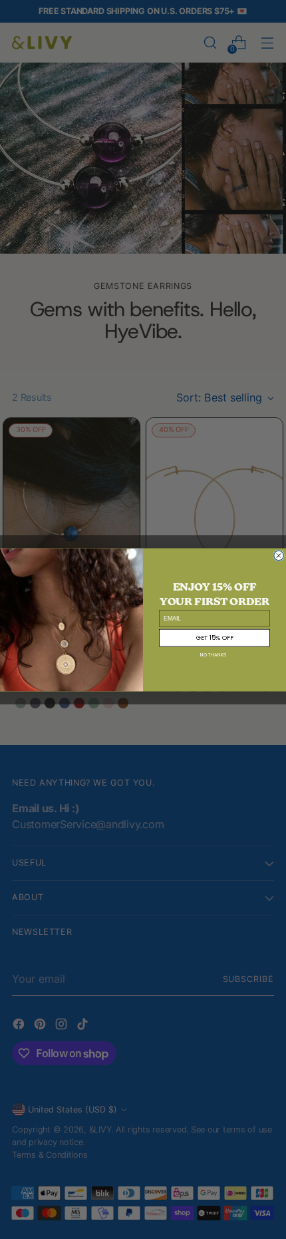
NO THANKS (213, 654)
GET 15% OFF (214, 637)
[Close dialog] (279, 555)
